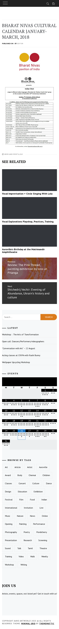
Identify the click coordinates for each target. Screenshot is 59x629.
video (21, 556)
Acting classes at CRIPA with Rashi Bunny (21, 355)
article (18, 467)
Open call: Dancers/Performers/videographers (23, 341)
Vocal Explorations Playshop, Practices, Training (28, 221)
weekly (44, 556)
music (7, 516)
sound (8, 548)
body (19, 475)
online (45, 516)
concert (22, 483)
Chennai (32, 475)
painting (22, 524)
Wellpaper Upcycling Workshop (16, 362)
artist (29, 467)
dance (49, 483)
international (11, 507)
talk (19, 548)
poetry (27, 532)
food (32, 499)
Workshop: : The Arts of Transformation (20, 334)
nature (20, 516)
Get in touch (43, 593)
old (21, 154)
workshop (9, 564)
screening (42, 540)
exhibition (38, 491)
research (28, 540)
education (22, 491)
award (8, 475)
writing (24, 564)
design (8, 491)
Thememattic (46, 623)
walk (32, 556)
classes (8, 483)
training (8, 556)
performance (39, 524)
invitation (28, 507)
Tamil (30, 548)
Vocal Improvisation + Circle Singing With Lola (27, 193)
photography (11, 532)
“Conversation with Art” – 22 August (18, 348)
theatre (43, 548)
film (21, 499)
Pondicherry (41, 532)
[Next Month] (53, 382)
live (41, 507)
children (46, 475)
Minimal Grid (28, 623)
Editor (20, 43)
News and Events (11, 154)
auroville (43, 467)
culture (35, 483)
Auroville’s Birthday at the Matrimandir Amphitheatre (23, 251)
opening (8, 524)
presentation (11, 540)
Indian (44, 499)
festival (8, 499)
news (32, 516)
